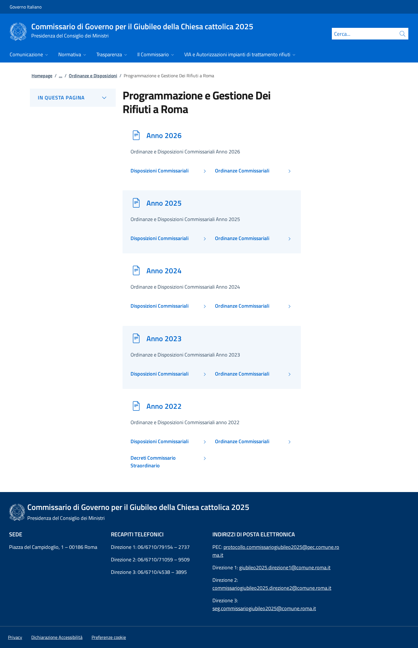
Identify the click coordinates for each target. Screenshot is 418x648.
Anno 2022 (164, 406)
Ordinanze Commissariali (242, 170)
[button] (109, 637)
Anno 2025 (164, 203)
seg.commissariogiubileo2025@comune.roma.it (264, 608)
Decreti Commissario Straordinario (153, 461)
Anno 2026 (164, 135)
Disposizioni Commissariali (160, 170)
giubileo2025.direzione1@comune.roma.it (284, 567)
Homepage (42, 75)
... (60, 75)
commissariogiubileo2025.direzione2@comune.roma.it (271, 588)
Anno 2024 (164, 270)
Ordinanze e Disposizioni (93, 75)
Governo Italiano (26, 6)
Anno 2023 (164, 338)
